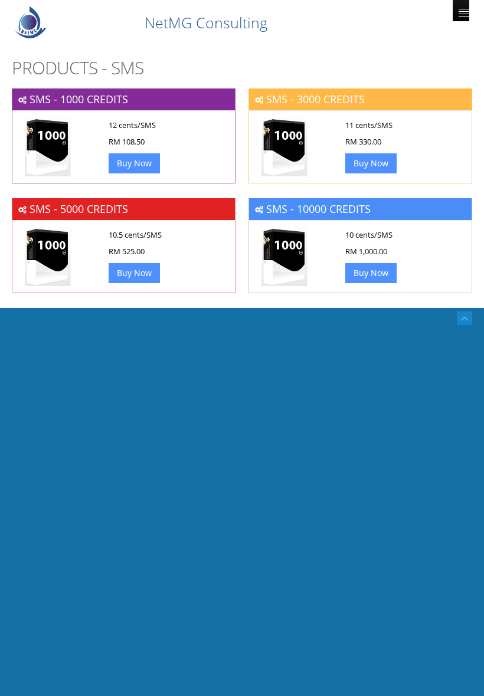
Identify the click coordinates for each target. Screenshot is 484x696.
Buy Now (134, 163)
